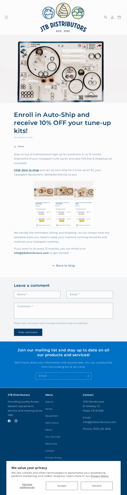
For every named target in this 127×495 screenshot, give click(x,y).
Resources (51, 443)
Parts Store (52, 422)
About (49, 429)
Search (49, 401)
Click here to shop (26, 170)
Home (48, 409)
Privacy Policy (53, 457)
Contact (50, 450)
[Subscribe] (87, 376)
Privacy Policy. (100, 476)
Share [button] (21, 146)
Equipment (51, 415)
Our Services (52, 436)
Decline (96, 485)
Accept (61, 485)
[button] (6, 17)
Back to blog (65, 265)
